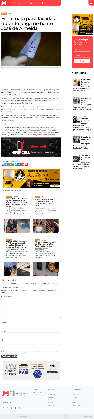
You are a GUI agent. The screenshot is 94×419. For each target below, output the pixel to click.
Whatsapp (51, 135)
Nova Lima (51, 394)
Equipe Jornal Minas (37, 396)
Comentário (6, 297)
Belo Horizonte (53, 400)
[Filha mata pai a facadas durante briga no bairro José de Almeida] (31, 50)
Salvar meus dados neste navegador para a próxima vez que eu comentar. (30, 352)
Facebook (28, 135)
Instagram (36, 135)
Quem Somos (37, 392)
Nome (4, 322)
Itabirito (51, 397)
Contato (35, 389)
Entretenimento (77, 405)
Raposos (51, 402)
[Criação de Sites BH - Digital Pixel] (66, 416)
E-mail (4, 331)
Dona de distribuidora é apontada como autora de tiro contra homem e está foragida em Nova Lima (16, 202)
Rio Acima (51, 405)
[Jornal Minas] (3, 3)
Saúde (74, 402)
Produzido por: (87, 416)
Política (74, 397)
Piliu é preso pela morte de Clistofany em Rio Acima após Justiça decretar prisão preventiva (45, 246)
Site (2, 340)
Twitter (44, 135)
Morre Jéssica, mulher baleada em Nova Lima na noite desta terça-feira (45, 202)
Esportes (75, 400)
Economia (75, 394)
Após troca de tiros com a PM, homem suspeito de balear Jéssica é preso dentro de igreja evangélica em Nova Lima (16, 246)
